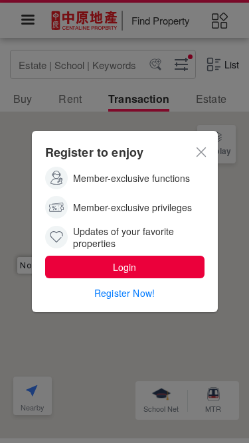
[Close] (201, 151)
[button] (125, 267)
